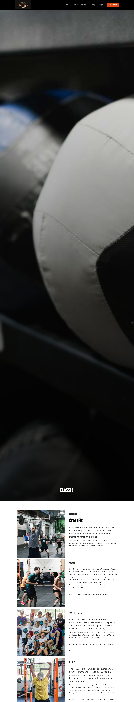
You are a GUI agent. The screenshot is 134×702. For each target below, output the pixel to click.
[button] (66, 5)
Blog (93, 5)
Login (101, 5)
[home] (23, 4)
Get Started (113, 5)
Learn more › (73, 651)
